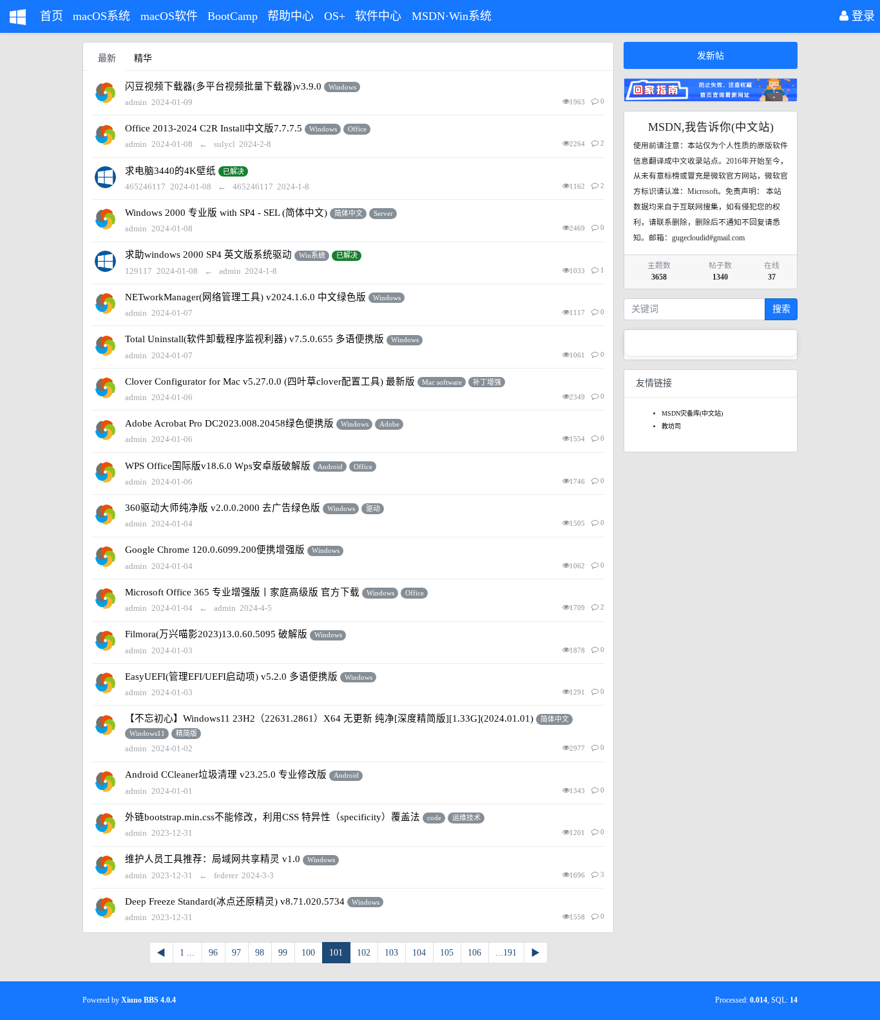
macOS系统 (101, 16)
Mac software (442, 382)
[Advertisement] (711, 654)
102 (363, 952)
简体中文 (348, 213)
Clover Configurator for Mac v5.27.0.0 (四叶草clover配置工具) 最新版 (270, 381)
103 (391, 952)
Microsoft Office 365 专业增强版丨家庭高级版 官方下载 (242, 592)
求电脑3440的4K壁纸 (170, 171)
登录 (861, 16)
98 (259, 952)
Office (357, 129)
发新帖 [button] (710, 56)
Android (330, 466)
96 (213, 952)
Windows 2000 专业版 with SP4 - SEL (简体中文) (226, 212)
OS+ (334, 16)
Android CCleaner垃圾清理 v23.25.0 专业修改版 (226, 774)
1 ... (187, 952)
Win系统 (312, 255)
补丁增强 (487, 382)
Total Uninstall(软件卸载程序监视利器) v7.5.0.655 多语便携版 (254, 339)
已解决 (233, 171)
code (434, 818)
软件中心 (378, 16)
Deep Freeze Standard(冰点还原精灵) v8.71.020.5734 (235, 901)
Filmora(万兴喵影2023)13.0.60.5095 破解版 (216, 634)
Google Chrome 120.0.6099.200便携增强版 (215, 549)
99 (282, 952)
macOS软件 (169, 16)
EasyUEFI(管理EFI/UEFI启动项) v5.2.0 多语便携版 (231, 676)
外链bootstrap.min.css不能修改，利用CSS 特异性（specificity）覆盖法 (272, 817)
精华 (143, 58)
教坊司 (671, 426)
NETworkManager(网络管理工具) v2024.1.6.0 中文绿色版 (245, 297)
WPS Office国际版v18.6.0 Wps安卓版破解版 (218, 466)
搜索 (781, 309)
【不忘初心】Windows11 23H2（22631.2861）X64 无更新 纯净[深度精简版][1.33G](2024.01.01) (329, 718)
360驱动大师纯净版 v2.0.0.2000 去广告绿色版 (222, 508)
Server (383, 213)
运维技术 (466, 818)
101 (336, 952)
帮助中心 (290, 16)
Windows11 (147, 733)
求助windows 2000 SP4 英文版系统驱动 (208, 254)
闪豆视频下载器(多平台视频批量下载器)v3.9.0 (223, 86)
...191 (506, 952)
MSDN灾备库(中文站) (692, 413)
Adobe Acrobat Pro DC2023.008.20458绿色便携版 (229, 423)
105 (447, 952)
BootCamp (232, 16)
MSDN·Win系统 (452, 16)
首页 (51, 16)
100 (308, 952)
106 (474, 952)
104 (419, 952)
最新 (107, 58)
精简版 (186, 733)
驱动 (373, 508)
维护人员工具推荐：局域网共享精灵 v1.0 (212, 859)
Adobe (389, 424)
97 (236, 952)
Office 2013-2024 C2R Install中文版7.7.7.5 (213, 128)
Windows (342, 87)
